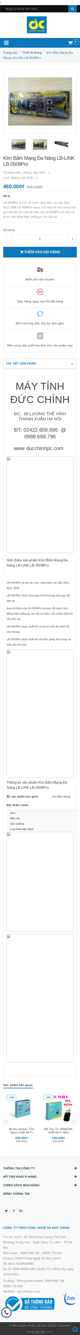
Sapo (50, 1332)
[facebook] (14, 1211)
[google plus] (21, 1211)
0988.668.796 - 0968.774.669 (41, 1253)
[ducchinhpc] (40, 24)
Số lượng (9, 230)
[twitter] (6, 1211)
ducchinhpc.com (28, 1291)
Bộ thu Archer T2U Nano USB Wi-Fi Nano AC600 (21, 1132)
